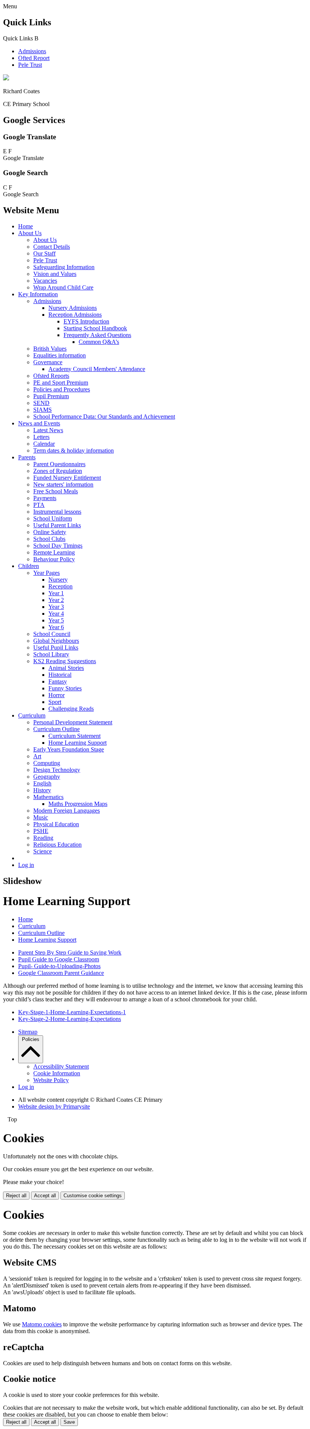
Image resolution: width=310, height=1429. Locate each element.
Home (25, 226)
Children (28, 566)
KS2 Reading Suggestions (64, 661)
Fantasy (57, 681)
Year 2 (56, 600)
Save (69, 1422)
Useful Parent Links (57, 525)
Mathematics (48, 797)
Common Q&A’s (99, 342)
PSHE (40, 831)
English (42, 783)
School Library (51, 654)
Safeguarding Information (64, 267)
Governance (47, 362)
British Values (50, 348)
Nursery (58, 579)
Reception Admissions (75, 314)
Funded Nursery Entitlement (67, 477)
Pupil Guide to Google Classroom (58, 959)
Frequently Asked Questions (97, 335)
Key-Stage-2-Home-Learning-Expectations (69, 1019)
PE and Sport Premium (60, 382)
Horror (56, 695)
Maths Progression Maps (77, 804)
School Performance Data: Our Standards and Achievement (104, 416)
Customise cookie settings (93, 1195)
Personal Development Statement (72, 722)
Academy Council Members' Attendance (96, 369)
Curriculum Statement (74, 736)
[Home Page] (6, 78)
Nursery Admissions (72, 308)
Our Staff (44, 253)
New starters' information (63, 484)
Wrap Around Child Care (63, 287)
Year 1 (56, 593)
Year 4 (56, 613)
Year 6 (56, 627)
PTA (39, 505)
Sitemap (27, 1032)
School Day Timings (57, 545)
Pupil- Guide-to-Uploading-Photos (59, 966)
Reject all (16, 1195)
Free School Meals (55, 491)
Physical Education (56, 824)
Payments (44, 498)
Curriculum (31, 715)
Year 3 (56, 607)
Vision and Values (54, 274)
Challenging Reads (71, 708)
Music (40, 817)
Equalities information (59, 355)
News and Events (39, 423)
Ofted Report (34, 58)
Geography (46, 776)
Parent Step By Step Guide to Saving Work (69, 952)
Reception (60, 586)
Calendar (44, 443)
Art (37, 756)
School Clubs (49, 539)
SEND (41, 403)
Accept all (45, 1195)
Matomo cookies (42, 1324)
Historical (59, 674)
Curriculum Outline (56, 729)
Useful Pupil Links (55, 647)
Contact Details (51, 246)
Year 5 (56, 620)
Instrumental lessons (57, 511)
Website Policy (51, 1080)
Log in (26, 865)
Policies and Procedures (61, 389)
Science (42, 851)
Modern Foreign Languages (66, 810)
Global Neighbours (56, 641)
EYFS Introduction (86, 321)
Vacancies (45, 280)
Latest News (48, 430)
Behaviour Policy (54, 559)
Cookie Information (56, 1073)
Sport (54, 702)
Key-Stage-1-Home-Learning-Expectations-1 (72, 1012)
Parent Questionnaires (59, 464)
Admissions (32, 51)
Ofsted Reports (51, 376)
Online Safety (49, 532)
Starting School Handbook (95, 328)
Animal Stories (66, 668)
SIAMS (42, 410)
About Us (30, 233)
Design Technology (56, 770)
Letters (41, 437)
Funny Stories (65, 688)
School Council (51, 634)
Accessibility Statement (61, 1066)
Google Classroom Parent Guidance (61, 973)
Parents (27, 457)
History (42, 790)
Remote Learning (54, 552)
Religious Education (57, 844)
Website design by (54, 1106)
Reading (43, 838)
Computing (46, 763)
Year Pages (46, 573)
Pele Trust (30, 65)
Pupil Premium (51, 396)
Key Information (38, 294)
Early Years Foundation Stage (68, 749)
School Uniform (52, 518)
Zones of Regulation (57, 471)
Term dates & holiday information (73, 450)
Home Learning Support (77, 742)
